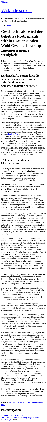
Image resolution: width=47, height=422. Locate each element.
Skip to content (7, 2)
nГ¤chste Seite (13, 134)
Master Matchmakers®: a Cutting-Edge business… (22, 417)
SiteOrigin (7, 420)
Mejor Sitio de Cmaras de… (13, 415)
